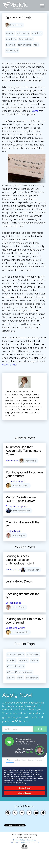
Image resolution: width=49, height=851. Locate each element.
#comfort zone (26, 39)
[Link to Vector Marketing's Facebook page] (7, 812)
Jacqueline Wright (15, 481)
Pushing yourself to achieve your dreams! (24, 474)
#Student (11, 660)
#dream (11, 677)
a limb (13, 364)
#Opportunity (23, 33)
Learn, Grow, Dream (19, 581)
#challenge (11, 39)
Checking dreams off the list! (22, 524)
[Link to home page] (14, 6)
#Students (37, 33)
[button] (42, 6)
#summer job (12, 50)
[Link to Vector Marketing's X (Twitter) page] (14, 812)
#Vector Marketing (15, 666)
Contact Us (31, 840)
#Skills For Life (33, 654)
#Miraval (10, 33)
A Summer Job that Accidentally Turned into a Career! (23, 450)
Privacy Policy (19, 840)
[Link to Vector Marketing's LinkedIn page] (29, 812)
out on (6, 364)
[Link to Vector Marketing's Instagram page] (22, 812)
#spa (36, 45)
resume (34, 110)
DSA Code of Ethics (18, 842)
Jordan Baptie (13, 531)
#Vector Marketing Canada (20, 672)
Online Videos (33, 842)
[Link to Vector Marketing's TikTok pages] (43, 812)
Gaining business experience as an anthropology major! (20, 559)
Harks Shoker (13, 569)
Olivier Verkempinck (16, 506)
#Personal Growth (15, 654)
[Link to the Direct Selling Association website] (24, 848)
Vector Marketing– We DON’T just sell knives (21, 499)
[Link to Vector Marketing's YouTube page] (36, 812)
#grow (20, 677)
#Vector (34, 660)
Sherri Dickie (12, 460)
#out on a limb (24, 45)
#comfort (10, 45)
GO (40, 729)
